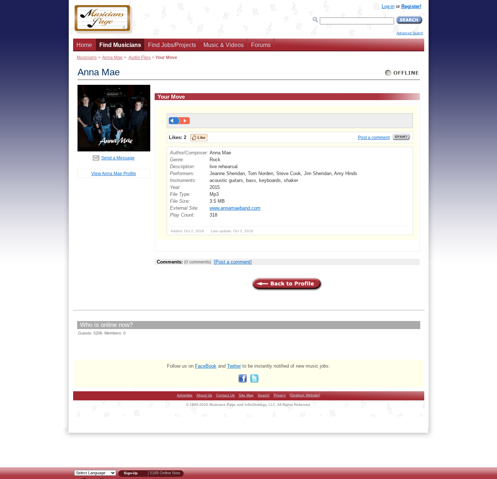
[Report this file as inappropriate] (401, 139)
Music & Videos (223, 45)
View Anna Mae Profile (113, 173)
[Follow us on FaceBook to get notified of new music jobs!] (242, 381)
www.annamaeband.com (235, 208)
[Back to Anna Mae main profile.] (113, 149)
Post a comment (374, 137)
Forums (261, 45)
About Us (204, 395)
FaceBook (205, 366)
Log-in (388, 6)
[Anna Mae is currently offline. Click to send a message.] (402, 76)
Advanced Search (410, 33)
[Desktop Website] (305, 395)
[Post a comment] (233, 262)
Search (264, 395)
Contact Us (225, 395)
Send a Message (118, 157)
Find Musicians (120, 45)
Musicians (87, 57)
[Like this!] (198, 137)
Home (84, 45)
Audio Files (139, 57)
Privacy (280, 395)
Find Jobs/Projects (172, 45)
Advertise (184, 395)
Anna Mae (112, 57)
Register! (411, 6)
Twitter (234, 366)
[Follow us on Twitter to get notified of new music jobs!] (254, 381)
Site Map (246, 395)
